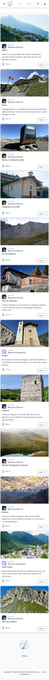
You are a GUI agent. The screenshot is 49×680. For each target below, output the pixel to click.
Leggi (41, 65)
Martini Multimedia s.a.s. (31, 672)
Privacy (24, 656)
